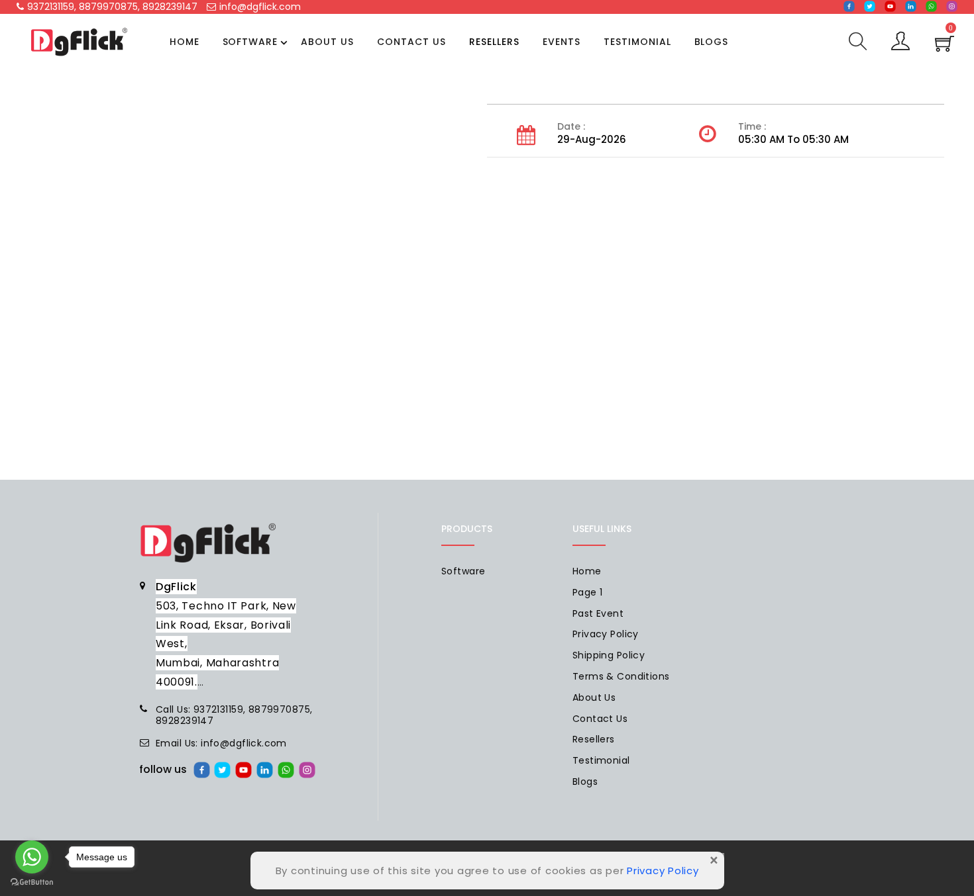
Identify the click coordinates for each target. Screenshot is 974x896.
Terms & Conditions (621, 676)
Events (561, 41)
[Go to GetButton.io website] (32, 882)
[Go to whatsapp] (31, 857)
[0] (944, 47)
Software (250, 41)
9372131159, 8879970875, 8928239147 (112, 6)
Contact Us (411, 41)
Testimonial (637, 41)
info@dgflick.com (260, 6)
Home (184, 41)
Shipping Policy (608, 655)
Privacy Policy (605, 634)
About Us (327, 41)
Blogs (711, 41)
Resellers (494, 41)
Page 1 (587, 592)
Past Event (597, 613)
